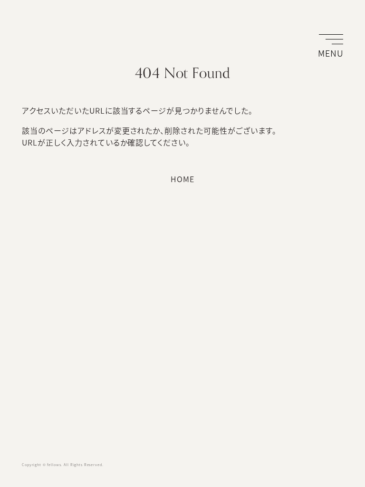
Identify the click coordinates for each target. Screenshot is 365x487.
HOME (182, 179)
